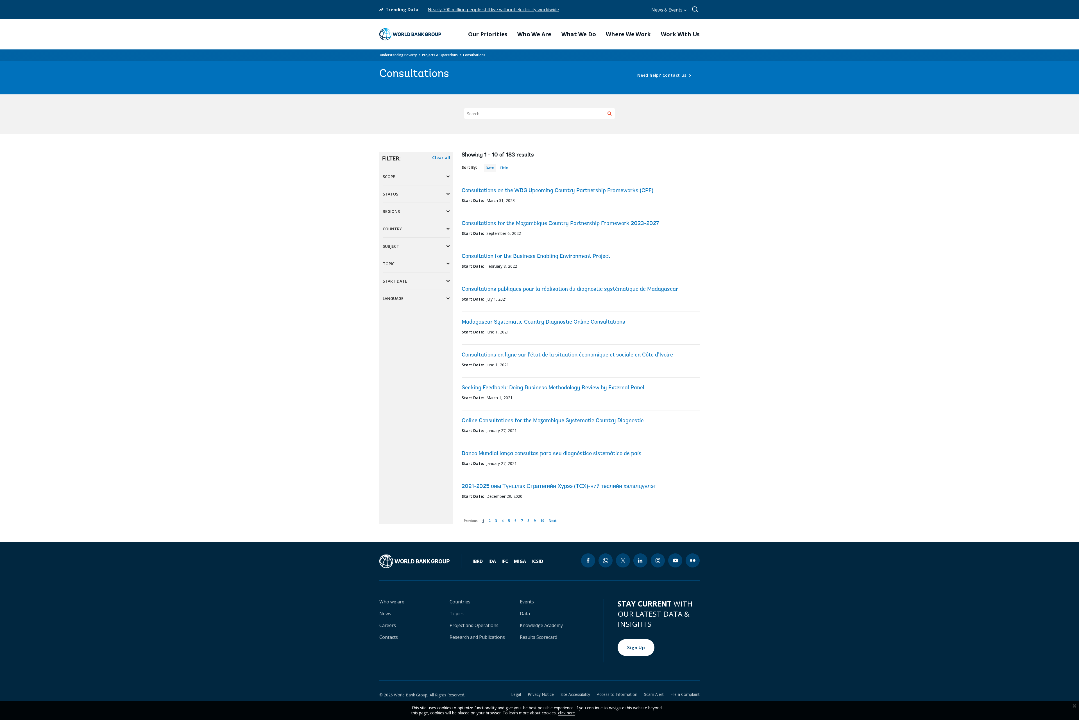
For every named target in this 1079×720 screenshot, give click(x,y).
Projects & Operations (440, 55)
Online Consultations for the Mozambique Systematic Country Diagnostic (553, 421)
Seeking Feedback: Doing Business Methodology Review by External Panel (553, 388)
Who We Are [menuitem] (534, 34)
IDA (492, 561)
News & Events (667, 10)
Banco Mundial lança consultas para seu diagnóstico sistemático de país (551, 453)
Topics (457, 613)
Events (527, 602)
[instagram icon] (658, 560)
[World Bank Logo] (410, 34)
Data (525, 613)
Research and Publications (477, 637)
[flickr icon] (693, 560)
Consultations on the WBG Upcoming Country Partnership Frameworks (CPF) (557, 191)
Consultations (474, 55)
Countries (460, 602)
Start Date (395, 281)
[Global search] (695, 9)
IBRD (478, 561)
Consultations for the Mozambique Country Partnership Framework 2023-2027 (560, 223)
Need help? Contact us (662, 75)
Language (393, 298)
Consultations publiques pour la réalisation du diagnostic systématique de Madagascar (570, 289)
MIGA (520, 561)
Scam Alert (654, 694)
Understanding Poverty (398, 55)
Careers (387, 625)
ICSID (537, 561)
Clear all (441, 157)
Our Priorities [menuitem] (487, 34)
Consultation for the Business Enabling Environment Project (536, 256)
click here (566, 713)
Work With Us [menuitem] (680, 34)
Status (390, 194)
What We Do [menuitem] (578, 34)
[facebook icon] (588, 560)
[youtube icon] (675, 560)
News (385, 613)
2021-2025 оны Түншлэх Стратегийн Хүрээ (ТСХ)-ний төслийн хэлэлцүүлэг (559, 486)
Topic (389, 263)
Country (392, 228)
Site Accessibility (575, 694)
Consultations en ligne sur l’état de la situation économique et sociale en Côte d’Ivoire (567, 355)
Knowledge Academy (541, 625)
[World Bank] (420, 561)
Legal (516, 694)
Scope (389, 176)
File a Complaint (685, 694)
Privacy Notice (541, 694)
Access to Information (617, 694)
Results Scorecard (538, 637)
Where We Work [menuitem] (628, 34)
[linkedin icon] (640, 560)
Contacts (388, 637)
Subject (391, 246)
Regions (391, 211)
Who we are (391, 602)
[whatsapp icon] (606, 560)
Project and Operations (474, 625)
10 (543, 520)
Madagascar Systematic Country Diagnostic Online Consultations (543, 322)
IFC (505, 561)
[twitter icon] (623, 560)
